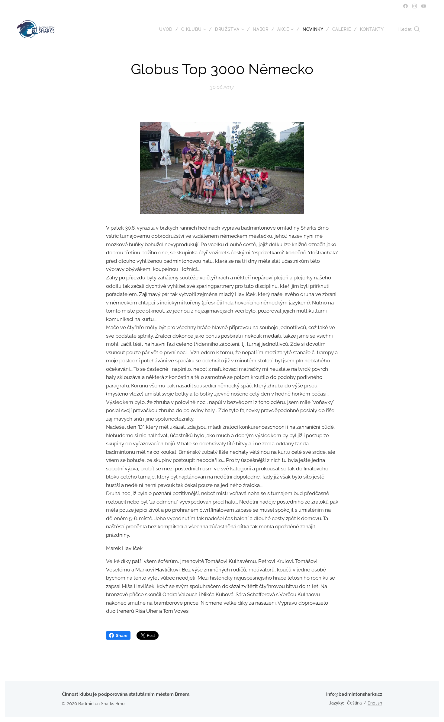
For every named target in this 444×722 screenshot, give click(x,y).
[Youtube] (423, 6)
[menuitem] (168, 29)
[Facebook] (405, 6)
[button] (408, 29)
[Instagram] (414, 6)
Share (121, 635)
